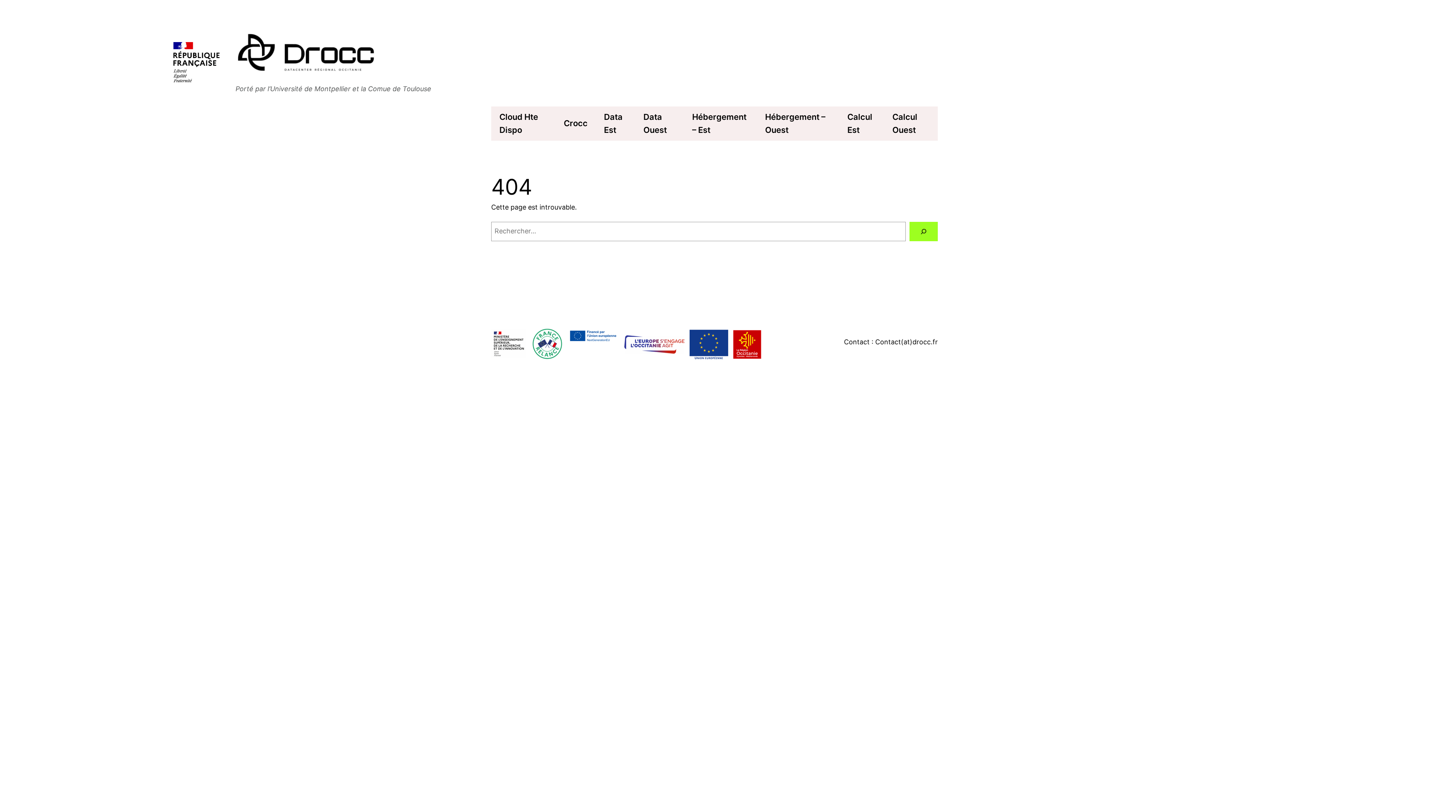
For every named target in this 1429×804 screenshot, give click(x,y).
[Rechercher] (923, 231)
